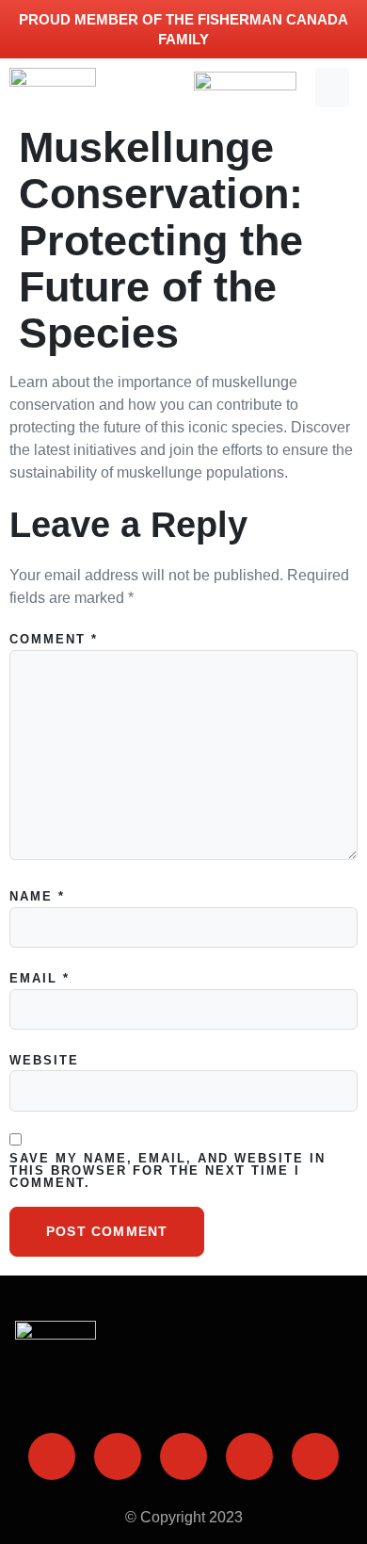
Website (44, 1060)
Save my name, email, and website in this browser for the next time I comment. (167, 1170)
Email (39, 978)
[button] (332, 87)
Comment (53, 639)
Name (37, 896)
